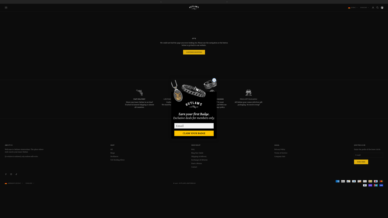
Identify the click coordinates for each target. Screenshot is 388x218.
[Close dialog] (214, 80)
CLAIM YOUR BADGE (194, 133)
